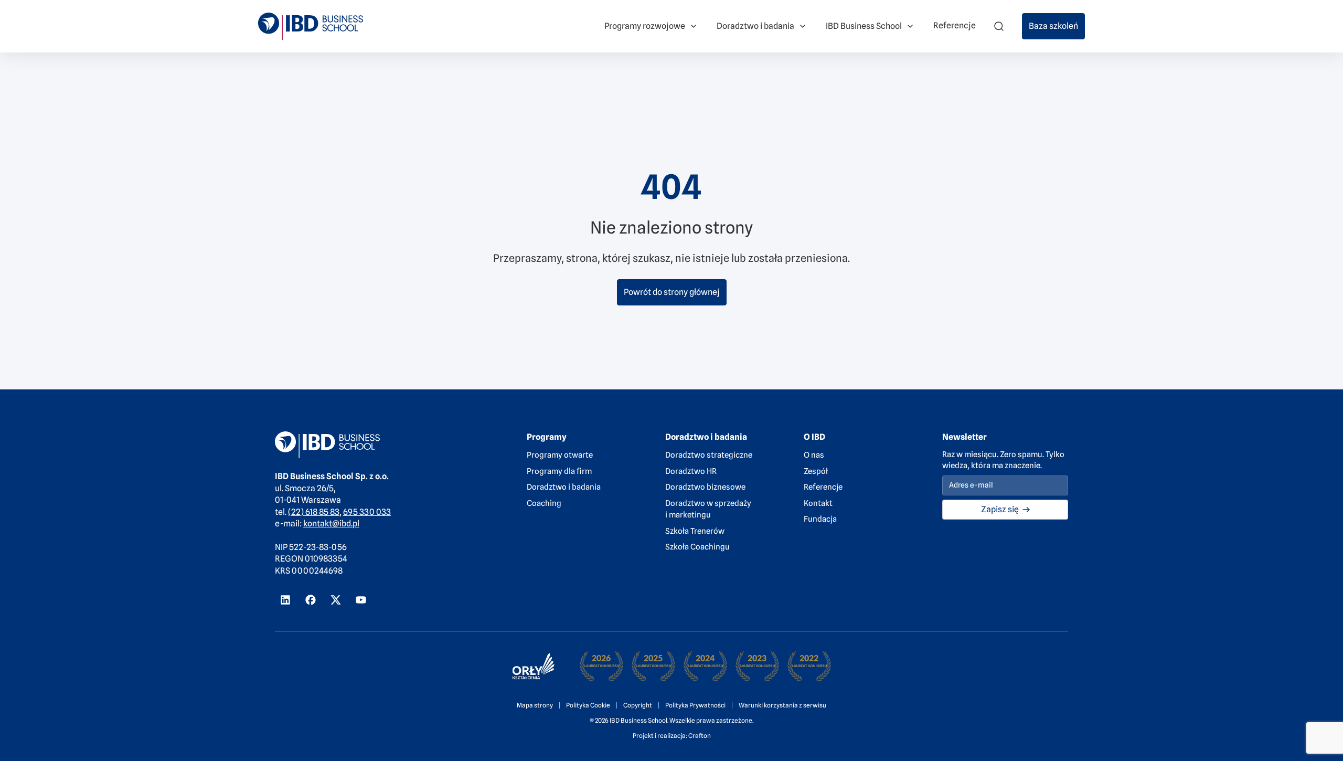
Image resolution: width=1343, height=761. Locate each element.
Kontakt (818, 503)
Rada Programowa (221, 20)
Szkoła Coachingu (697, 547)
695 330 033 (367, 512)
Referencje (823, 487)
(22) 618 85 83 (313, 512)
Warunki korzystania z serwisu (782, 705)
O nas (814, 455)
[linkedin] (285, 599)
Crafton (699, 735)
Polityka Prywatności (695, 705)
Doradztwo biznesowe (705, 487)
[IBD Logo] (310, 26)
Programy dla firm (559, 471)
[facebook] (310, 599)
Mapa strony (535, 705)
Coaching (544, 503)
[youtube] (360, 599)
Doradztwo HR (691, 471)
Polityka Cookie (588, 705)
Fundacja (820, 519)
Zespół (816, 471)
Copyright (637, 705)
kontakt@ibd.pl (331, 524)
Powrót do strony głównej (672, 292)
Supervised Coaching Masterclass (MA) (631, 12)
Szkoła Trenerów (694, 531)
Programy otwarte (560, 455)
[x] (335, 599)
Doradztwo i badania (564, 487)
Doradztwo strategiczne (708, 455)
